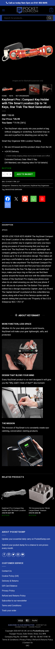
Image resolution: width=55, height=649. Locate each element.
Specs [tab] (4, 230)
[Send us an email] (18, 555)
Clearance (14, 186)
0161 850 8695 (40, 3)
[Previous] (6, 52)
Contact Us (7, 571)
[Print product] (33, 199)
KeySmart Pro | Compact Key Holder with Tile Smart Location (14, 509)
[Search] (50, 17)
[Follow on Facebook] (4, 555)
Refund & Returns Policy (43, 640)
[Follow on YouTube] (23, 555)
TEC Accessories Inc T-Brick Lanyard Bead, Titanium (39, 509)
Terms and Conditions (11, 605)
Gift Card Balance (9, 586)
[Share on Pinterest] (25, 199)
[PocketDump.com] (27, 10)
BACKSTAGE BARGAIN (13, 189)
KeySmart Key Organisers (40, 186)
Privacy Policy (8, 590)
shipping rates (27, 162)
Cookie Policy (21, 627)
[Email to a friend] (8, 205)
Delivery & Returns (10, 581)
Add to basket (25, 174)
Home (4, 96)
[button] (3, 10)
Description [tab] (7, 225)
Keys (11, 96)
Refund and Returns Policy (14, 595)
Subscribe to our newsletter (14, 600)
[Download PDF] (42, 199)
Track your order (9, 610)
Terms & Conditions (10, 640)
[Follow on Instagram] (9, 555)
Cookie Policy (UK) (10, 576)
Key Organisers (22, 96)
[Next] (49, 52)
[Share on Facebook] (8, 199)
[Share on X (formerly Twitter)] (16, 199)
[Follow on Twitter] (13, 555)
